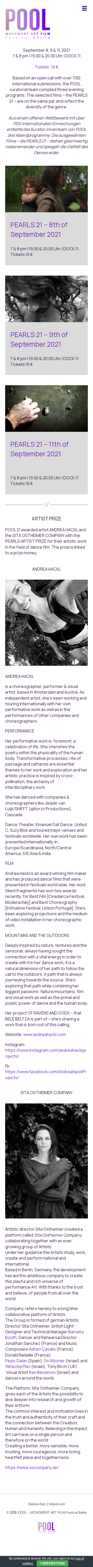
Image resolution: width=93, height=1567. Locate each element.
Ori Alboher (54, 1361)
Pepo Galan (16, 1361)
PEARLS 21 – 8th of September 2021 (39, 229)
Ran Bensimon (42, 1372)
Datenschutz (37, 1504)
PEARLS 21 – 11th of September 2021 (39, 449)
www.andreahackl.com (44, 1034)
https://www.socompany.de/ (32, 1467)
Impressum (57, 1504)
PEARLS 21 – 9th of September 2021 (39, 339)
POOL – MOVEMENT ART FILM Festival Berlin (52, 1513)
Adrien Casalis (43, 1349)
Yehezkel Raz (17, 1366)
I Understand (52, 1563)
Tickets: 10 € (46, 67)
